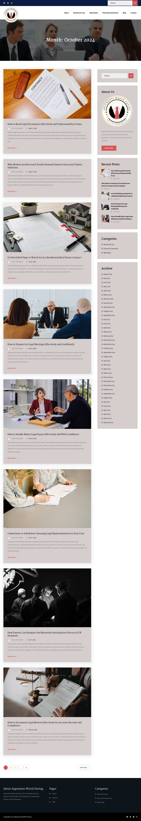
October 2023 (108, 389)
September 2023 (109, 394)
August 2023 (108, 398)
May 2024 (107, 365)
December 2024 (109, 340)
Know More (12, 148)
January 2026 (108, 303)
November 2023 (109, 385)
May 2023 (107, 410)
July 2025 (107, 319)
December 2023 (109, 381)
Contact (54, 798)
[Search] (134, 3)
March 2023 (108, 418)
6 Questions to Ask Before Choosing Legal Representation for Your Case (46, 533)
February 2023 (108, 422)
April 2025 (107, 328)
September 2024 (109, 352)
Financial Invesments (111, 248)
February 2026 (108, 299)
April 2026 (107, 291)
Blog (53, 802)
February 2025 (108, 336)
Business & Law (109, 244)
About (54, 793)
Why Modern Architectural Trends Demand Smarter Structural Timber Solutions (45, 166)
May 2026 (107, 286)
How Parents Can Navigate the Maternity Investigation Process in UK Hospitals (44, 634)
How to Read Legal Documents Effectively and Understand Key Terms (45, 124)
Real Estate (107, 253)
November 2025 (109, 307)
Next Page (84, 767)
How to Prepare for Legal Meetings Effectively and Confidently (41, 344)
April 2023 (107, 414)
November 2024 (109, 344)
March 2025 (108, 332)
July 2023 (107, 402)
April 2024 (107, 369)
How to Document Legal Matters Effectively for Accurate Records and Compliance (45, 724)
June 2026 (107, 282)
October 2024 (108, 348)
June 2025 (107, 323)
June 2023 (107, 406)
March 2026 (108, 295)
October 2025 (108, 311)
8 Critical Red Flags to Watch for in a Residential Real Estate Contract (44, 258)
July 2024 (107, 361)
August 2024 (108, 356)
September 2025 (109, 315)
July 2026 (107, 278)
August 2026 (108, 274)
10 (26, 767)
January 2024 (108, 377)
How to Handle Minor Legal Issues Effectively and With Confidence (43, 434)
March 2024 (108, 373)
